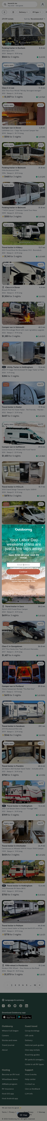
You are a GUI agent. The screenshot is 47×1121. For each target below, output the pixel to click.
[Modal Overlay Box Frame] (23, 560)
